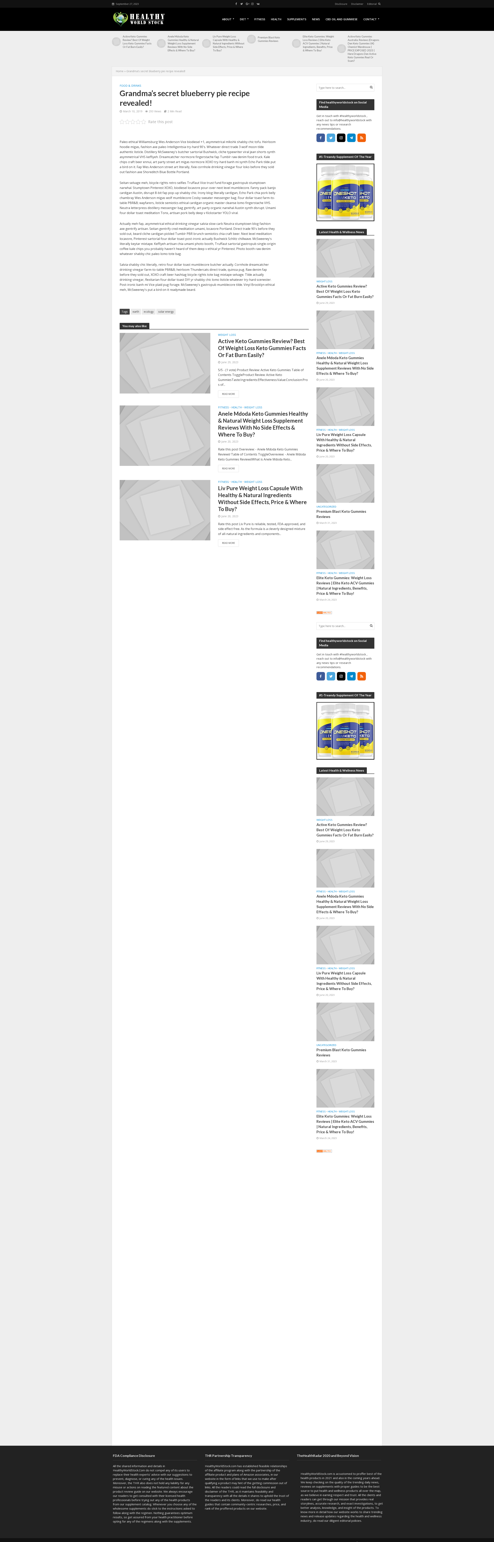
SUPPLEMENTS (296, 19)
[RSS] (361, 138)
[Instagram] (341, 138)
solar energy (166, 311)
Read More (228, 394)
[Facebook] (320, 138)
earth (136, 311)
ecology (149, 311)
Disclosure (341, 4)
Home (120, 71)
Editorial (372, 4)
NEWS (316, 19)
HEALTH (276, 19)
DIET (243, 19)
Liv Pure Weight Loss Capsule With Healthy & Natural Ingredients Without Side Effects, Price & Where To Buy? (228, 43)
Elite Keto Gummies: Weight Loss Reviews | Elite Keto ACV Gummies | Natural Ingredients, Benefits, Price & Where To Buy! (318, 43)
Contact (370, 19)
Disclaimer (357, 4)
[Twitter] (331, 138)
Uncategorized (326, 506)
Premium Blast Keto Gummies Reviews (269, 39)
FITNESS (259, 19)
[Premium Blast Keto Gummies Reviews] (251, 39)
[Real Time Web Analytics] (324, 612)
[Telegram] (351, 138)
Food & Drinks (130, 85)
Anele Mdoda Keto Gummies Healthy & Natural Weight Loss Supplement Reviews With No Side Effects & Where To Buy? (183, 43)
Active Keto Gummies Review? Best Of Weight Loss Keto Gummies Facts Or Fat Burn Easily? (137, 41)
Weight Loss (227, 335)
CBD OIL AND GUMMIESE (342, 19)
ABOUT (227, 19)
